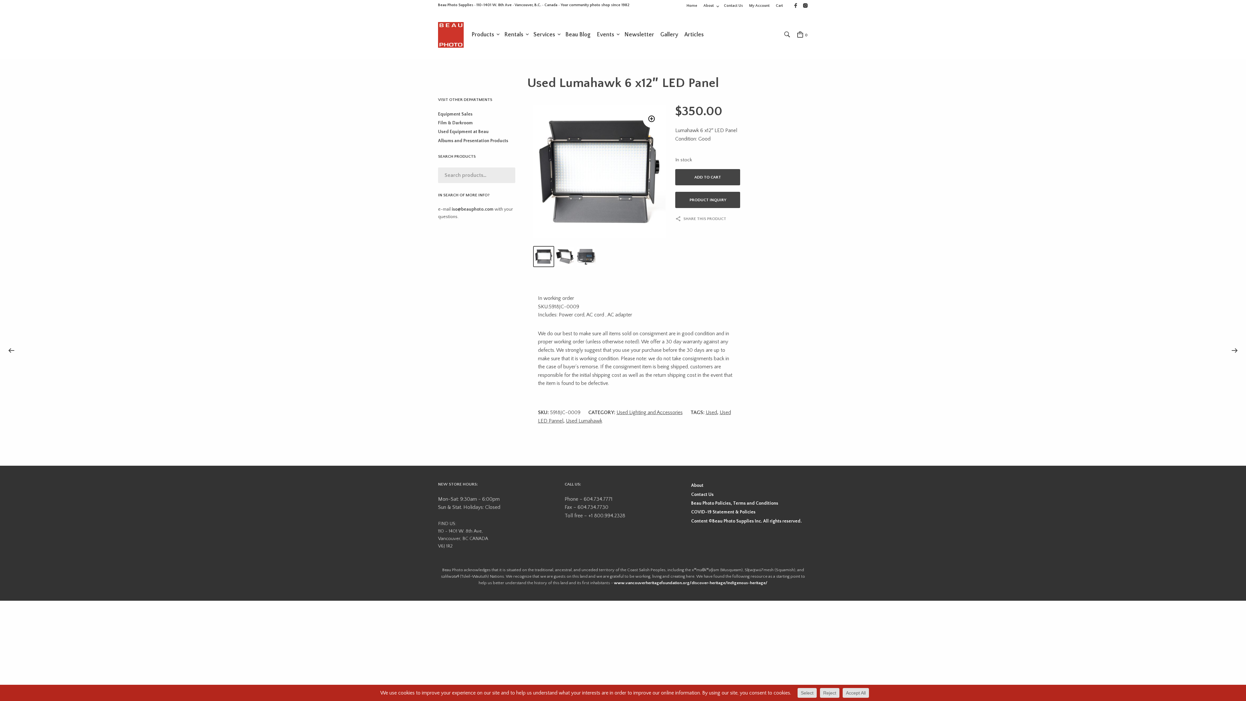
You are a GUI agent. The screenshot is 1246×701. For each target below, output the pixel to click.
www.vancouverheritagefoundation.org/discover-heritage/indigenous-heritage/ (690, 583)
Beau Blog (578, 34)
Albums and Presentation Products (473, 140)
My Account (759, 6)
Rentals (513, 34)
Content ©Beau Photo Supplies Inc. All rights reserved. (746, 521)
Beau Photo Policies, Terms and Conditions (734, 503)
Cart (779, 6)
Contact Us (733, 6)
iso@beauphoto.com (473, 209)
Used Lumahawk (584, 421)
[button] (652, 119)
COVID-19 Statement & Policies (723, 512)
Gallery (669, 34)
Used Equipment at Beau (463, 131)
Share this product (704, 218)
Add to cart (707, 177)
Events (605, 34)
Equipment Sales (455, 114)
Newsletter (639, 34)
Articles (694, 34)
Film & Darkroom (455, 123)
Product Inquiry (708, 200)
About (708, 6)
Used (711, 412)
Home (692, 6)
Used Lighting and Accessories (650, 412)
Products (482, 34)
